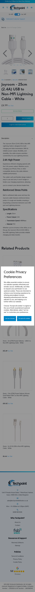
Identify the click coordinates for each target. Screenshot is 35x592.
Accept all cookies (24, 318)
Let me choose (10, 318)
